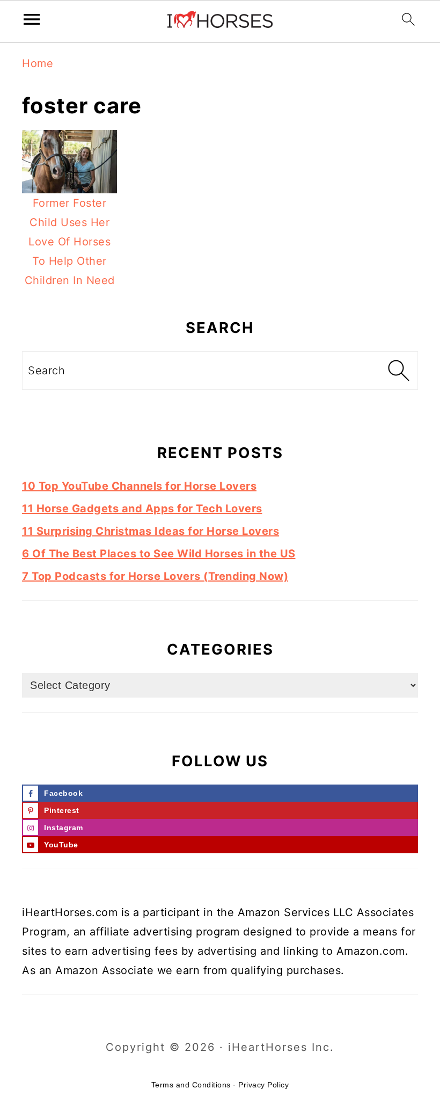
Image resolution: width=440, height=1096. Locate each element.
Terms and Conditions (191, 1084)
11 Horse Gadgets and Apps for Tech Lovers (142, 508)
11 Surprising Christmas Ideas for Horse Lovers (150, 531)
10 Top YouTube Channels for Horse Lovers (139, 486)
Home (37, 63)
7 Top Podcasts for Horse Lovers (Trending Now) (155, 576)
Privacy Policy (263, 1084)
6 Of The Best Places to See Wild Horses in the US (159, 553)
